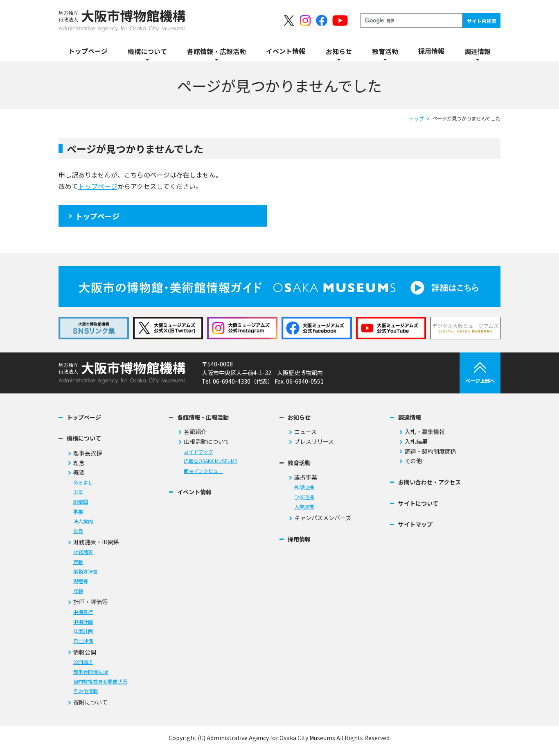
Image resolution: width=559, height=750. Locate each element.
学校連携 (304, 497)
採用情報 (299, 539)
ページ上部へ (480, 380)
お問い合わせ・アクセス (429, 482)
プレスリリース (314, 441)
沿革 (78, 492)
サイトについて (418, 503)
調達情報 (409, 417)
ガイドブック (198, 452)
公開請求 (83, 662)
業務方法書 (85, 571)
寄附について (90, 702)
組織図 (80, 502)
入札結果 (416, 441)
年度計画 (83, 631)
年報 (78, 591)
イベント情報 (194, 492)
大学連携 (304, 507)
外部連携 (304, 487)
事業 (78, 512)
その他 (413, 460)
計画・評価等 (90, 601)
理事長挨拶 (87, 453)
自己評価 (83, 641)
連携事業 (305, 477)
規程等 (80, 581)
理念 (79, 462)
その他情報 (85, 691)
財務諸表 (83, 552)
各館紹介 (195, 431)
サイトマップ (415, 524)
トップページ (97, 186)
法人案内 (83, 521)
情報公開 (84, 652)
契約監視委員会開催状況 (100, 682)
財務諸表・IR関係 (96, 542)
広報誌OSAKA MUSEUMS (210, 461)
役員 (78, 531)
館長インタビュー (203, 471)
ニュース (305, 431)
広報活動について (207, 441)
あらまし (83, 483)
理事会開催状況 (90, 672)
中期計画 (83, 622)
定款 (78, 562)
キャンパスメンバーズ (322, 517)
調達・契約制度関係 (430, 451)
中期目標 (83, 612)
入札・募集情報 (425, 431)
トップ (416, 118)
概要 (79, 472)
